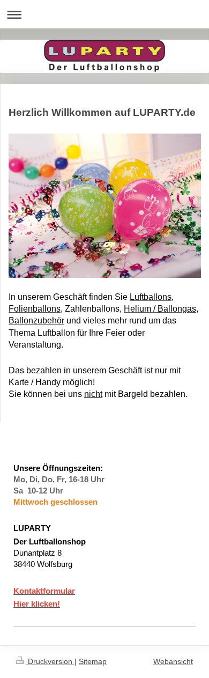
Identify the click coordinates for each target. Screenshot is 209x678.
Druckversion (50, 661)
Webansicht (173, 661)
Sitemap (93, 661)
